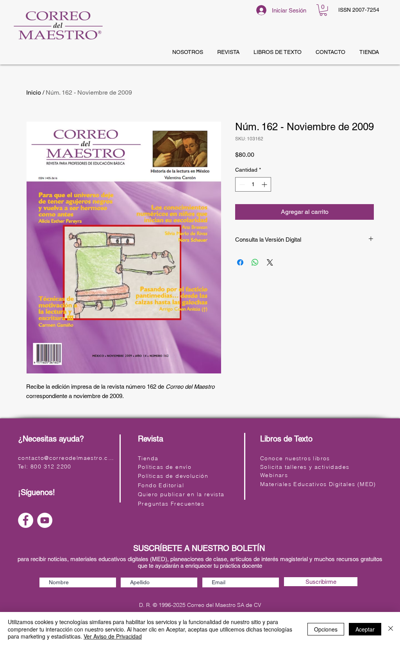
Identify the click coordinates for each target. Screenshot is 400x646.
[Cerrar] (390, 629)
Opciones (326, 629)
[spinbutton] (253, 184)
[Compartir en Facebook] (240, 262)
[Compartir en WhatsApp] (255, 262)
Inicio (33, 92)
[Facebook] (25, 520)
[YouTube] (44, 520)
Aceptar (365, 629)
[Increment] (265, 184)
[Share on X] (270, 262)
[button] (323, 10)
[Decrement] (241, 184)
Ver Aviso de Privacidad (113, 636)
